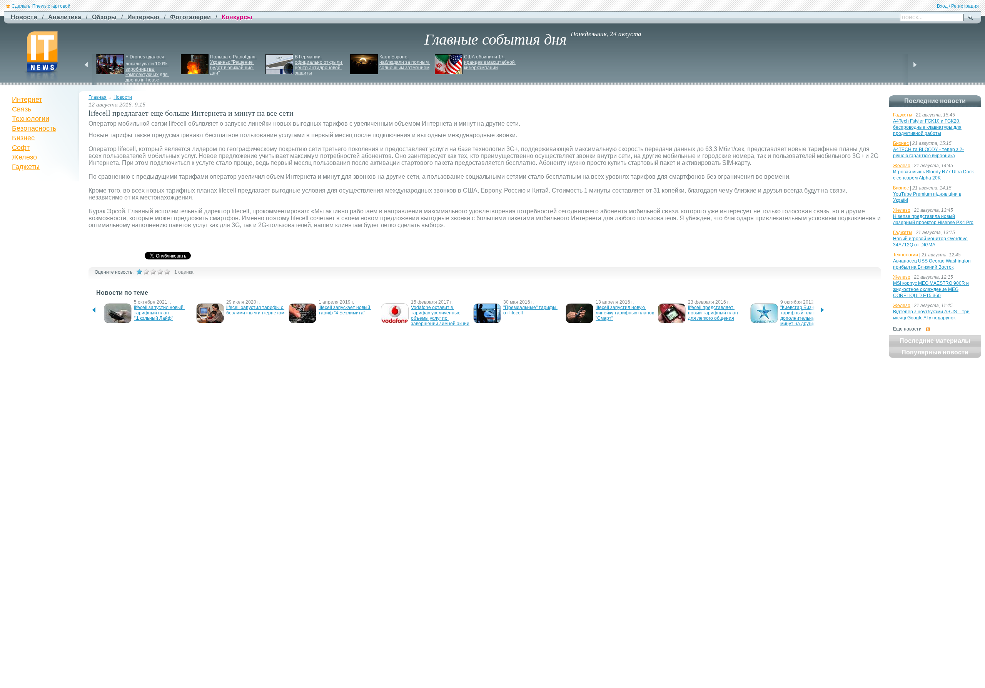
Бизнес (23, 138)
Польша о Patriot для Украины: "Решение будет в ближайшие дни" (233, 65)
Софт (21, 147)
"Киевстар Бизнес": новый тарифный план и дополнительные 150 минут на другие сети (809, 315)
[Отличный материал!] (167, 272)
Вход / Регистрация (958, 6)
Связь (21, 109)
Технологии (30, 119)
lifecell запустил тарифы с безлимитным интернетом (255, 310)
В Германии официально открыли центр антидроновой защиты (319, 65)
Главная (97, 97)
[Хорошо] (160, 272)
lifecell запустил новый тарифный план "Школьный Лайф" (159, 313)
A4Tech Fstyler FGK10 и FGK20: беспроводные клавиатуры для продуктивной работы (927, 127)
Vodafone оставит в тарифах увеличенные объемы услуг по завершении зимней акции (440, 315)
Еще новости (907, 329)
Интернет (27, 99)
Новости (123, 97)
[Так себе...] (153, 272)
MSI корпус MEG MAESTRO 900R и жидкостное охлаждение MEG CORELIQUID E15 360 (931, 289)
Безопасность (34, 128)
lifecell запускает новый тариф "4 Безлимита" (345, 310)
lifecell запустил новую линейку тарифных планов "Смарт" (625, 313)
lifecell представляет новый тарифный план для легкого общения (713, 313)
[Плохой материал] (146, 272)
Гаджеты (26, 167)
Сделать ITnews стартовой (41, 6)
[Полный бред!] (139, 272)
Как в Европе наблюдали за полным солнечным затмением (404, 62)
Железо (24, 157)
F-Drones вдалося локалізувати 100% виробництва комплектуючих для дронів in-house (147, 68)
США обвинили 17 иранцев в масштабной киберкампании (490, 62)
